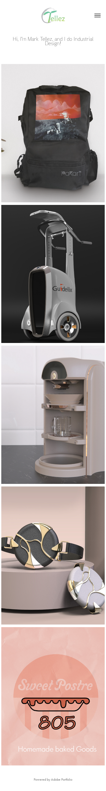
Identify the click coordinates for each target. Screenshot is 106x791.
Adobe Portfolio (61, 779)
